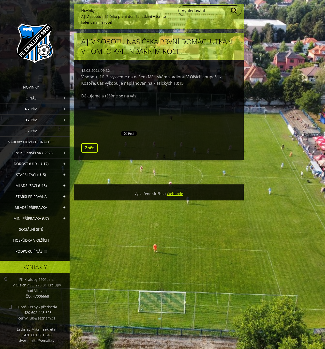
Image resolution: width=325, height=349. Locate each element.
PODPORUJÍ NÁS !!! (31, 251)
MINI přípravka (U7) (31, 218)
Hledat (234, 10)
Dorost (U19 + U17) (31, 163)
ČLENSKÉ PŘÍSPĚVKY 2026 (31, 152)
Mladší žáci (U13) (31, 185)
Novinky (31, 87)
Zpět (89, 148)
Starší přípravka (31, 196)
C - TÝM (31, 130)
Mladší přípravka (31, 207)
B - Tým (31, 120)
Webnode (175, 193)
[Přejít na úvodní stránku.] (35, 37)
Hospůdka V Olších (31, 240)
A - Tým (31, 109)
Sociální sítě (31, 229)
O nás (31, 98)
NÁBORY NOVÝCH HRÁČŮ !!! (31, 141)
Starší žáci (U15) (31, 174)
